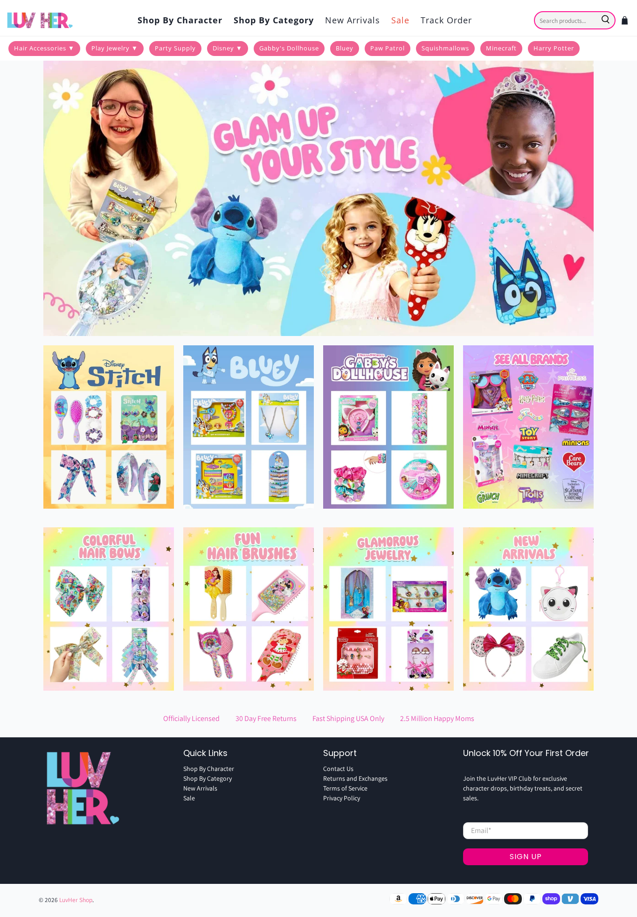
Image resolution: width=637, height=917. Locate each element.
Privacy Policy (341, 798)
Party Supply (175, 48)
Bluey (344, 48)
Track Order (446, 20)
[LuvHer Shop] (41, 20)
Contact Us (338, 768)
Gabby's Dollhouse (289, 48)
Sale (400, 20)
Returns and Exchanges (355, 778)
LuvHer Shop (75, 900)
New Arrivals (352, 20)
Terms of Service (345, 788)
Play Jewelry (114, 48)
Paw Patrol (387, 48)
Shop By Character (180, 20)
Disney (227, 48)
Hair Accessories (44, 48)
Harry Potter (553, 48)
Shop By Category (274, 20)
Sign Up (526, 856)
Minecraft (501, 48)
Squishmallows (445, 48)
